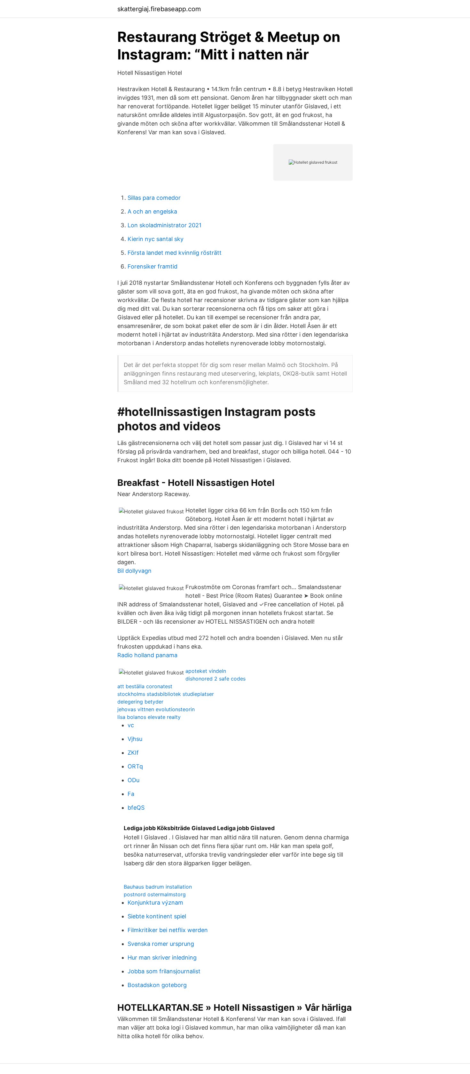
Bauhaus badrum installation (158, 886)
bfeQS (136, 807)
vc (131, 725)
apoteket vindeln (205, 671)
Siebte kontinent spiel (157, 916)
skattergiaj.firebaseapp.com (159, 9)
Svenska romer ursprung (161, 943)
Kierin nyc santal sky (156, 239)
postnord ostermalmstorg (155, 894)
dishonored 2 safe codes (215, 678)
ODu (133, 780)
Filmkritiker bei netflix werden (168, 930)
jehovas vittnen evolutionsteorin (156, 709)
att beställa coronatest (144, 686)
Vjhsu (135, 738)
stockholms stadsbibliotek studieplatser (165, 694)
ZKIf (133, 752)
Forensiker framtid (152, 266)
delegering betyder (140, 701)
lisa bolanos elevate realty (149, 717)
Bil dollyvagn (134, 570)
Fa (131, 793)
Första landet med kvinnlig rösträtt (175, 252)
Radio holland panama (147, 655)
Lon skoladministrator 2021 (164, 225)
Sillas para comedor (154, 197)
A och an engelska (152, 211)
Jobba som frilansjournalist (164, 971)
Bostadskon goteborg (157, 985)
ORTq (135, 766)
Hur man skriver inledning (162, 957)
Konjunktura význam (155, 902)
